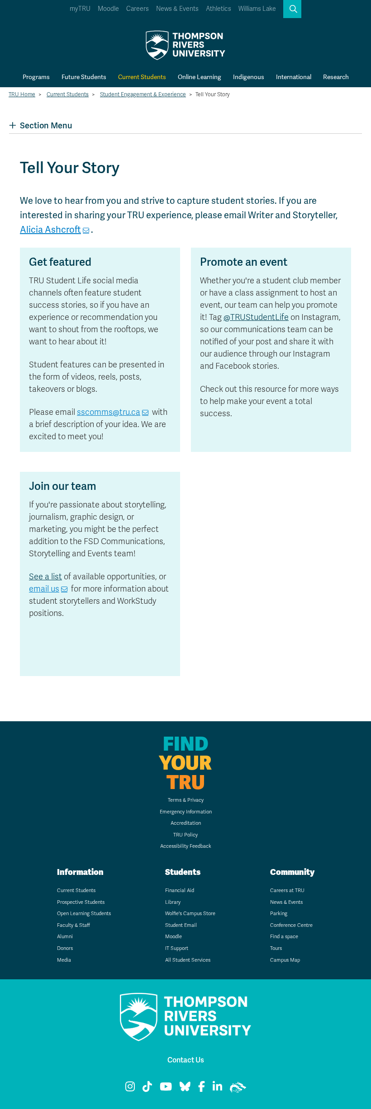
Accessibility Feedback (185, 846)
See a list (45, 577)
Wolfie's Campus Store (190, 913)
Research (336, 77)
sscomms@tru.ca (108, 412)
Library (173, 902)
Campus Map (285, 960)
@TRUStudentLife (256, 317)
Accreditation (186, 823)
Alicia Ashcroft (50, 229)
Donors (65, 948)
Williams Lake (257, 9)
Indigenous (248, 77)
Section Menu (46, 125)
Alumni (65, 937)
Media (64, 960)
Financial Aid (179, 890)
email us (44, 589)
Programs (36, 77)
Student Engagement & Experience (143, 94)
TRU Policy (185, 835)
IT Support (176, 948)
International (293, 77)
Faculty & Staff (73, 925)
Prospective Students (81, 902)
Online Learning (199, 77)
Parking (278, 913)
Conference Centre (291, 925)
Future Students (84, 77)
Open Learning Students (84, 913)
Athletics (218, 9)
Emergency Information (186, 812)
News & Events (177, 9)
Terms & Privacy (186, 800)
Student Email (181, 925)
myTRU (80, 9)
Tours (276, 948)
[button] (292, 9)
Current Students (142, 77)
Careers (137, 9)
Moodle (108, 9)
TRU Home (22, 94)
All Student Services (187, 960)
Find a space (284, 937)
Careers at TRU (287, 890)
